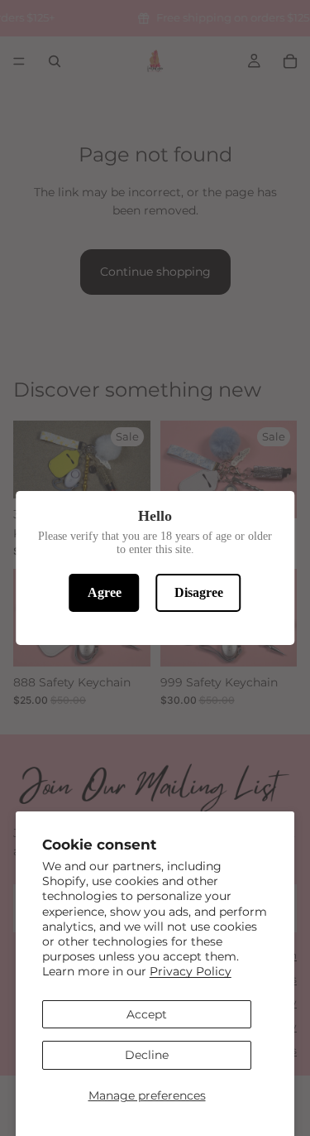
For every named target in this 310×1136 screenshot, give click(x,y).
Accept (146, 1014)
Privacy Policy (190, 971)
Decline (147, 1054)
